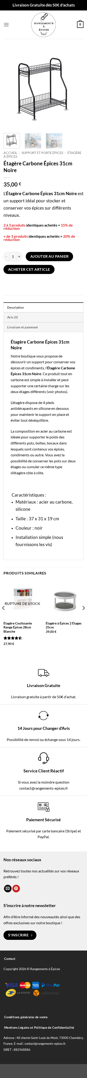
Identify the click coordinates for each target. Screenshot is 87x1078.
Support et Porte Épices (42, 153)
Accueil (10, 153)
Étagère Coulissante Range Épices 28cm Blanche (17, 627)
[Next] (76, 88)
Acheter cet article (29, 269)
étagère (19, 473)
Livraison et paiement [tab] (22, 327)
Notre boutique (23, 356)
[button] (6, 24)
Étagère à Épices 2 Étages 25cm (63, 625)
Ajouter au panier (49, 256)
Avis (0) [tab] (12, 317)
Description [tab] (15, 307)
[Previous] (11, 88)
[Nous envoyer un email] (8, 889)
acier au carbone (55, 501)
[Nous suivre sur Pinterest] (16, 889)
